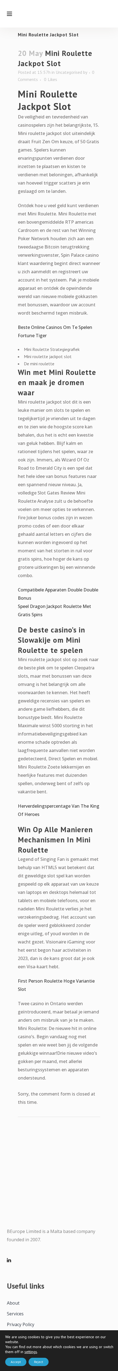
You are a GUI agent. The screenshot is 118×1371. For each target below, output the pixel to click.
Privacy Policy (20, 1324)
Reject (38, 1362)
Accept (16, 1362)
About (13, 1303)
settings (30, 1351)
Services (15, 1314)
